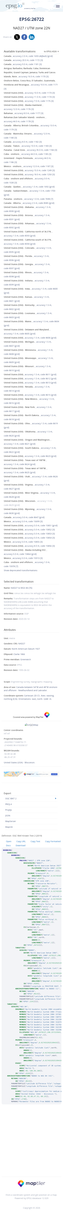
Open (8, 841)
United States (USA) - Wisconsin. (19, 762)
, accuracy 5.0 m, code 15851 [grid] (31, 525)
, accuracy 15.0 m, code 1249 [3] (29, 170)
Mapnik (9, 827)
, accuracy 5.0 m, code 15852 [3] (29, 529)
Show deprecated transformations (20, 570)
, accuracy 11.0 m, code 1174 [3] (29, 96)
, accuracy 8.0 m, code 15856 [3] (29, 545)
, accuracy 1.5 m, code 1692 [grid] (29, 186)
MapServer (10, 821)
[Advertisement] (31, 1144)
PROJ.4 (8, 804)
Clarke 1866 (19, 654)
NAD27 (21, 643)
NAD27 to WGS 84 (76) (21, 587)
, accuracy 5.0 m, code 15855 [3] (23, 541)
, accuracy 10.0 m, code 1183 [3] (28, 145)
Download (20, 845)
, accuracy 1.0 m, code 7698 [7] (28, 199)
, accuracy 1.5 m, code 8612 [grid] (30, 378)
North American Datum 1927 (26, 648)
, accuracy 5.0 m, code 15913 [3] (23, 558)
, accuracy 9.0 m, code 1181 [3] (23, 64)
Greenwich (25, 659)
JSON (7, 815)
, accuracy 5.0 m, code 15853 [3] (29, 533)
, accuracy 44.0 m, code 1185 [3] (27, 154)
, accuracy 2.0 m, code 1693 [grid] (28, 56)
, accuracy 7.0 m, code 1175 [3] (29, 101)
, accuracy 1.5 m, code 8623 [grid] (30, 456)
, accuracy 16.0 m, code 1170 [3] (29, 72)
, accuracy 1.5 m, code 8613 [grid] (30, 382)
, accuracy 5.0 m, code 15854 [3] (29, 537)
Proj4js (8, 809)
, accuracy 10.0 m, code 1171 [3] (31, 84)
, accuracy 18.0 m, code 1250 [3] (29, 174)
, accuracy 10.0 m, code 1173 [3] (29, 92)
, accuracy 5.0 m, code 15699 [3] (23, 521)
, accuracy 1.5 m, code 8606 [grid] (30, 337)
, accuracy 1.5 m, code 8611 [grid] (30, 374)
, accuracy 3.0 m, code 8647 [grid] (24, 517)
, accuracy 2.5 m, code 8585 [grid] (29, 203)
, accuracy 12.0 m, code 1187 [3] (28, 166)
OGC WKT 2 (10, 798)
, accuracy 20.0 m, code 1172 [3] (23, 60)
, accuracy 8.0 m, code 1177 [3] (23, 113)
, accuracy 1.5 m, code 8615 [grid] (30, 394)
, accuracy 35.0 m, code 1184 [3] (30, 150)
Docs (8, 845)
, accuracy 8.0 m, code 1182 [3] (23, 141)
